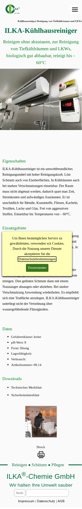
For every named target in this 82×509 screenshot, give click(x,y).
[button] (41, 421)
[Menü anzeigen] (74, 9)
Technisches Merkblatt (26, 387)
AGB (61, 501)
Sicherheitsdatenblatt (25, 395)
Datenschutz (46, 501)
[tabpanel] (41, 45)
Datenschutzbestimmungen (37, 259)
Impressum (26, 501)
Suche (19, 492)
